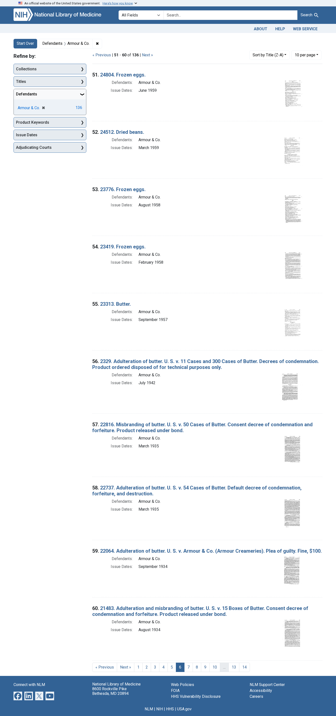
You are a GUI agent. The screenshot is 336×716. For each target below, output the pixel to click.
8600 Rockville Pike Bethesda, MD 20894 (110, 691)
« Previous (101, 55)
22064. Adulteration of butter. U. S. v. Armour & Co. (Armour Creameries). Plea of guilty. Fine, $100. (211, 551)
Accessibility (261, 690)
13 (234, 667)
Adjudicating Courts (34, 147)
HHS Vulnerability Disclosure (196, 696)
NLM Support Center (267, 684)
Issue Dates (26, 135)
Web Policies (182, 684)
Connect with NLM (29, 684)
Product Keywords (32, 122)
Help (280, 29)
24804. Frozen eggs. (123, 75)
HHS (170, 709)
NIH (159, 709)
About (260, 29)
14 (244, 667)
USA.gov (184, 709)
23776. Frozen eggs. (123, 189)
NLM (149, 709)
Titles (21, 81)
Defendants (26, 94)
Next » (147, 55)
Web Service (305, 29)
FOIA (175, 690)
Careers (256, 696)
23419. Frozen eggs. (123, 247)
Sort (268, 55)
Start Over (25, 43)
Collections (26, 69)
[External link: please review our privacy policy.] (18, 695)
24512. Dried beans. (122, 132)
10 (305, 54)
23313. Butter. (115, 304)
